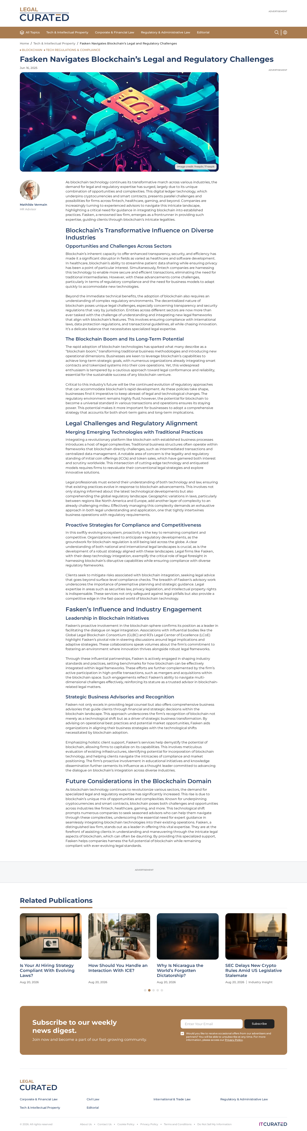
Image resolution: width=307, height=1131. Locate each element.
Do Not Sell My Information (214, 1124)
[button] (145, 990)
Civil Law (93, 1099)
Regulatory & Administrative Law (165, 32)
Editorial (203, 32)
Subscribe (259, 1024)
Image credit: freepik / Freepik (195, 166)
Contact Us (105, 1124)
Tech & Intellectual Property (67, 32)
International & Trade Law (172, 1099)
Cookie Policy (125, 1124)
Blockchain (32, 50)
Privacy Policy (149, 1124)
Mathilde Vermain (33, 204)
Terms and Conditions (178, 1124)
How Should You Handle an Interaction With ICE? (118, 968)
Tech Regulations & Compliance (73, 50)
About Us (86, 1124)
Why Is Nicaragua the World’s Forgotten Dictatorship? (180, 970)
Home (24, 43)
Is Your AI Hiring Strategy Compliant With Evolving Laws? (47, 970)
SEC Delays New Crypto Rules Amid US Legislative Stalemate (253, 970)
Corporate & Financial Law (114, 32)
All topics (33, 32)
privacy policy (234, 1039)
